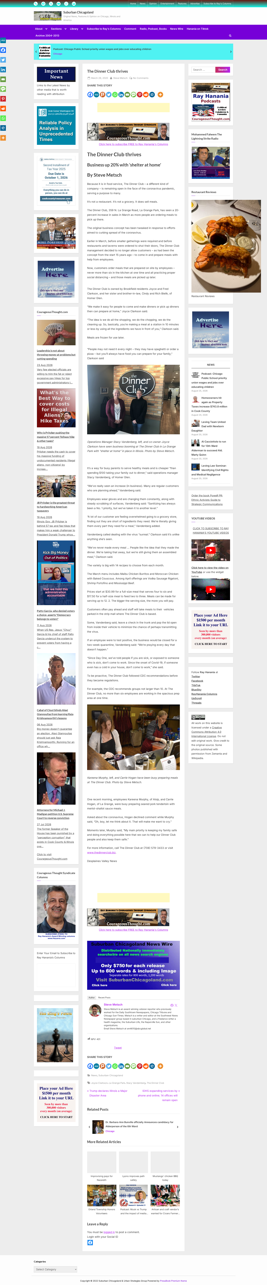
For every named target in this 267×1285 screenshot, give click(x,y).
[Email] (127, 92)
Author (92, 997)
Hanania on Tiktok (197, 28)
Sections (56, 28)
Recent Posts (104, 997)
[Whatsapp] (115, 92)
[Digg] (152, 92)
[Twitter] (109, 92)
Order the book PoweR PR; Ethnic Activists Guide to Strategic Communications (207, 500)
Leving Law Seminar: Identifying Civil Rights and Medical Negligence (210, 470)
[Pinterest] (139, 92)
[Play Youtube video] (210, 550)
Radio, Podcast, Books (153, 28)
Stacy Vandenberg (136, 1083)
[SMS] (133, 92)
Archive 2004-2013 (47, 35)
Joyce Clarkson (99, 1083)
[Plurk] (102, 92)
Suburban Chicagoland (78, 12)
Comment (130, 28)
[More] (160, 92)
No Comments (140, 78)
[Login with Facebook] (90, 1242)
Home (133, 3)
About (38, 28)
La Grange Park (117, 1083)
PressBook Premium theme (173, 1281)
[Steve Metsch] (95, 1015)
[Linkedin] (121, 92)
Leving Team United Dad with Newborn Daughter (208, 426)
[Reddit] (146, 92)
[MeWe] (96, 92)
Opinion (153, 3)
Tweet (118, 1047)
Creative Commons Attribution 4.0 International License (206, 732)
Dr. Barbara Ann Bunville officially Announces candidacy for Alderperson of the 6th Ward (139, 1124)
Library (74, 28)
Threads (196, 702)
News (142, 3)
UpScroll (196, 698)
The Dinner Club (155, 1083)
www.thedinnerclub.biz (101, 852)
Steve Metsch (120, 78)
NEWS (211, 364)
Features (182, 3)
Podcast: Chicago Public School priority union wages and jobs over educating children (102, 49)
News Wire (176, 28)
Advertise (195, 3)
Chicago (57, 53)
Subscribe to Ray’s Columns (217, 3)
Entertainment (167, 3)
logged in (109, 1232)
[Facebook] (90, 92)
